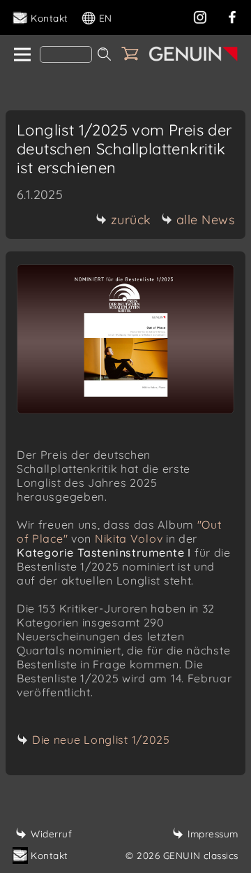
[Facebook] (232, 15)
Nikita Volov (128, 538)
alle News (205, 220)
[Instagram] (200, 15)
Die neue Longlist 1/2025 (101, 740)
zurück (131, 220)
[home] (21, 55)
